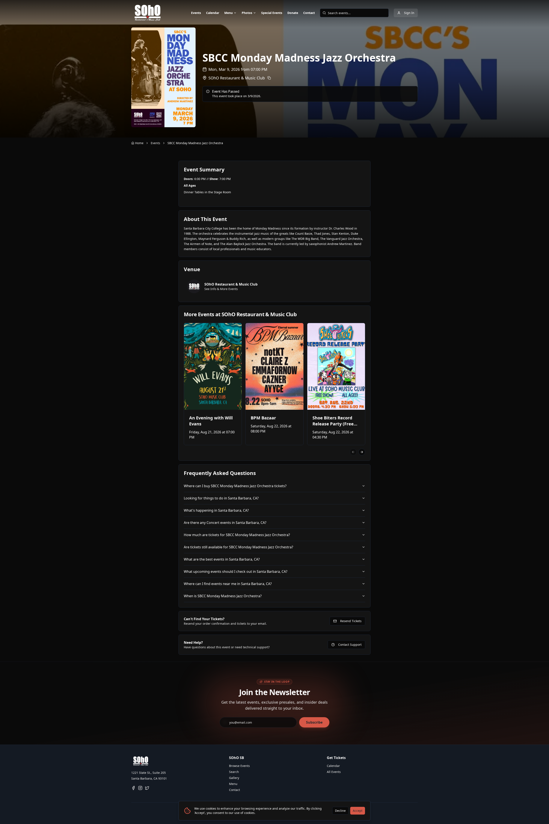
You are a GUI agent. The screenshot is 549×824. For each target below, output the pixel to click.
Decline (340, 811)
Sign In (409, 13)
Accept (357, 811)
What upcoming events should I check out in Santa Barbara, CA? (235, 571)
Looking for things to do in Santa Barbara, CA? (221, 498)
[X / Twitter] (147, 788)
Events (196, 13)
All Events (334, 772)
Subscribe (314, 722)
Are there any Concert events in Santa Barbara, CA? (225, 522)
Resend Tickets (351, 621)
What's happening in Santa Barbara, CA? (216, 510)
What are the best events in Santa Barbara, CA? (222, 559)
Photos (247, 13)
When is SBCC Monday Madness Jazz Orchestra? (223, 596)
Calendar (212, 13)
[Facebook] (133, 788)
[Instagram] (140, 788)
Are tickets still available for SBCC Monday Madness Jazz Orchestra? (238, 547)
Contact (309, 13)
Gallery (234, 778)
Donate (292, 13)
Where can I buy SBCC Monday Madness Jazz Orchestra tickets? (235, 486)
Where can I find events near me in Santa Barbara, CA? (228, 583)
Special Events (271, 13)
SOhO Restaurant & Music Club (236, 77)
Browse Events (239, 766)
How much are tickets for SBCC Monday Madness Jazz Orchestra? (237, 534)
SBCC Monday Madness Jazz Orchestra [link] (195, 143)
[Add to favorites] (190, 329)
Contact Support (350, 645)
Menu (228, 13)
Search (234, 772)
